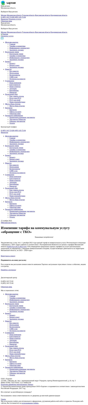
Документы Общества (17, 119)
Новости (8, 69)
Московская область (14, 15)
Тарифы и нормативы (17, 46)
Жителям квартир (11, 42)
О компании (9, 81)
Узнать (3, 399)
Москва (3, 15)
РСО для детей (14, 100)
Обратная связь (6, 21)
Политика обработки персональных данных (17, 384)
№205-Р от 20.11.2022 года (17, 246)
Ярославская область (42, 15)
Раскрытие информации (14, 115)
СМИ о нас (13, 77)
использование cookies (30, 403)
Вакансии (4, 19)
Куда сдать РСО (15, 98)
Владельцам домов (12, 52)
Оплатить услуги (14, 19)
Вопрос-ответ (14, 65)
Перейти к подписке (8, 270)
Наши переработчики (17, 102)
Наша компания (15, 83)
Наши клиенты (14, 87)
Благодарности (14, 85)
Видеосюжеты (14, 75)
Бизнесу (8, 61)
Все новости (14, 71)
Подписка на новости (17, 79)
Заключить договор (16, 50)
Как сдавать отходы (16, 96)
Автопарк (13, 88)
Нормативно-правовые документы (22, 117)
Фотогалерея (14, 73)
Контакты (8, 108)
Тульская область (28, 15)
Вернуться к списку (8, 256)
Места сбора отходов (12, 104)
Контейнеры (14, 90)
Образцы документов (17, 121)
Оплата (12, 123)
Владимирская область (59, 15)
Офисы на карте (15, 112)
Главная (12, 44)
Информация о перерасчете (19, 48)
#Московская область (8, 223)
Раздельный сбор (11, 94)
